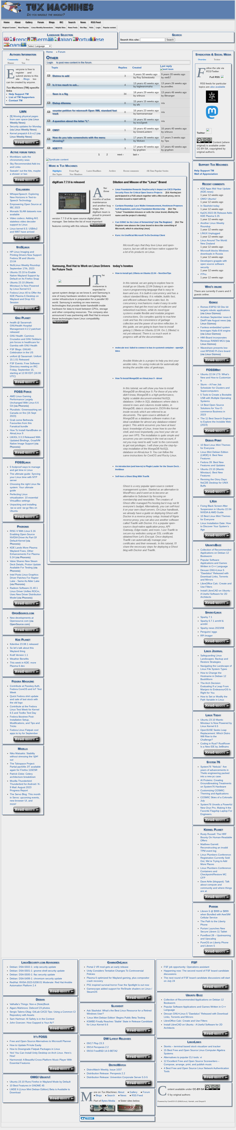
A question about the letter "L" (71, 121)
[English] (6, 39)
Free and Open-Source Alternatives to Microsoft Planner (40, 1041)
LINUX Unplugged (210, 233)
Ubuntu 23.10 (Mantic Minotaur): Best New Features (212, 472)
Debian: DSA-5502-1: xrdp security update (33, 966)
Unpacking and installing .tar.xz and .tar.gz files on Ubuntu (23, 507)
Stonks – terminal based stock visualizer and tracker (192, 1046)
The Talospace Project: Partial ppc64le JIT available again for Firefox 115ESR (25, 766)
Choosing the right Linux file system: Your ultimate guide (25, 487)
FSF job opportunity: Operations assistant (186, 966)
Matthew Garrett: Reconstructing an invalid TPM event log (214, 847)
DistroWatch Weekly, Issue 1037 (104, 1069)
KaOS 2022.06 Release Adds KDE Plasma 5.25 (216, 214)
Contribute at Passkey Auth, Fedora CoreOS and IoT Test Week (26, 689)
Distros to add (61, 75)
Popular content (109, 27)
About (17, 22)
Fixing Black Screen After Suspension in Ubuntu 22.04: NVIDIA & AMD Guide (216, 509)
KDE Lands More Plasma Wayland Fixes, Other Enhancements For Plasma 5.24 (25, 552)
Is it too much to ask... (66, 84)
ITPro (203, 274)
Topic (54, 67)
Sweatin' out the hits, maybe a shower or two (25, 172)
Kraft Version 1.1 (19, 655)
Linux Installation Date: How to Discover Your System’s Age (215, 526)
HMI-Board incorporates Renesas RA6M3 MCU (213, 339)
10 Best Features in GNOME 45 (27, 1085)
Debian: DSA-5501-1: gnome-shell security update (37, 970)
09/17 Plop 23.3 (95, 1043)
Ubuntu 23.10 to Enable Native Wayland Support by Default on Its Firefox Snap (24, 275)
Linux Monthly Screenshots (42, 27)
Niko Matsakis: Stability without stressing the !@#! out (24, 756)
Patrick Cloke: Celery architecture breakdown (23, 775)
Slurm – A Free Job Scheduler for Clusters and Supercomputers (215, 387)
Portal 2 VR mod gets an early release (107, 966)
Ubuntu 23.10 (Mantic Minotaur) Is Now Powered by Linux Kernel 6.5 (24, 285)
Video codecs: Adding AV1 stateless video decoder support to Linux (24, 221)
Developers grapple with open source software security (213, 264)
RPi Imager (206, 635)
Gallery (28, 22)
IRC (61, 22)
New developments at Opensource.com (22, 619)
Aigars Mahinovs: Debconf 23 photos (30, 1008)
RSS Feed (96, 22)
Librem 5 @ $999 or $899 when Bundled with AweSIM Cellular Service (215, 914)
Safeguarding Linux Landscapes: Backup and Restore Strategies (214, 658)
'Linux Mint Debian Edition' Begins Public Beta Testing (116, 1017)
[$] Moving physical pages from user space (24, 118)
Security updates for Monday (25, 126)
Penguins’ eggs (208, 631)
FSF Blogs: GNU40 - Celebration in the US (21, 351)
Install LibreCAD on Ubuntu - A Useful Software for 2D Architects (216, 593)
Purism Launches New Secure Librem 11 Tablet (213, 930)
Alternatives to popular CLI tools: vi (183, 1057)
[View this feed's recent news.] (27, 144)
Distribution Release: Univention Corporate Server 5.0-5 (117, 1077)
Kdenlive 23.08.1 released (24, 644)
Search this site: (130, 39)
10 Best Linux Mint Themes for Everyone (215, 447)
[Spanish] (15, 45)
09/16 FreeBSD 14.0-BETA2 (102, 1050)
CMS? (56, 130)
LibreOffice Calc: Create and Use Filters (185, 1020)
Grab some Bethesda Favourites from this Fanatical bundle (21, 423)
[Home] (13, 14)
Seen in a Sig (60, 93)
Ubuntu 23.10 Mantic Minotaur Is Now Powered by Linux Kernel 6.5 (216, 723)
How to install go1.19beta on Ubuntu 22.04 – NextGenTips (143, 273)
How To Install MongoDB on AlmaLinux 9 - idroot (138, 378)
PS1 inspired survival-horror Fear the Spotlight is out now (118, 984)
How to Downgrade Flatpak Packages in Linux (35, 1049)
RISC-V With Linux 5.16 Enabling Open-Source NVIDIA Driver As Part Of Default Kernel (23, 536)
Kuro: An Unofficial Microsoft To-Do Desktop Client (140, 235)
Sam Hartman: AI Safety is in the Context (32, 1018)
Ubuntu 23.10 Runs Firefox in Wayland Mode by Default (40, 1081)
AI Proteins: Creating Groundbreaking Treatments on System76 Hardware (215, 783)
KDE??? (57, 148)
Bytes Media (108, 1100)
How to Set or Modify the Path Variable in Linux (213, 698)
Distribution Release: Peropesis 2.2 (106, 1073)
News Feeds (72, 27)
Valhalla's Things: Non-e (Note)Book (29, 1004)
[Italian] (63, 39)
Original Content (9, 27)
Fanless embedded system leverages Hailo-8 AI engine (215, 329)
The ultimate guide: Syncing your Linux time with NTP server (25, 477)
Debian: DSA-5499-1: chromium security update (36, 978)
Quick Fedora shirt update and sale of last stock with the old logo (24, 699)
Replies (122, 67)
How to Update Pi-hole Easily (25, 1045)
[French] (20, 39)
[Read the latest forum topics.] (27, 181)
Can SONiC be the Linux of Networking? (134, 222)
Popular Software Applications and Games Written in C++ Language (214, 563)
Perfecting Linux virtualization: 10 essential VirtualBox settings (24, 497)
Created (136, 67)
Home (7, 22)
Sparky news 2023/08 (212, 628)
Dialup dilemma (62, 103)
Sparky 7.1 (206, 617)
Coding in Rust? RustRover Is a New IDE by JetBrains (215, 745)
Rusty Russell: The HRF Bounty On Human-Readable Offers (216, 837)
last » (136, 154)
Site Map (83, 27)
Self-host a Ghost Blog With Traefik (132, 476)
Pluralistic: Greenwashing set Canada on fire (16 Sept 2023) (25, 412)
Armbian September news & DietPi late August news (215, 319)
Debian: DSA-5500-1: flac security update (32, 974)
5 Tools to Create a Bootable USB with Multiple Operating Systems (216, 397)
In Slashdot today (209, 205)
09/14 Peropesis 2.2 (98, 1047)
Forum (40, 22)
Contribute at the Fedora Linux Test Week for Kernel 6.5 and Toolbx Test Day (24, 709)
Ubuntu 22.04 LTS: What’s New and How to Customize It (215, 377)
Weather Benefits (19, 658)
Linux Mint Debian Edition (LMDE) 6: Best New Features (214, 455)
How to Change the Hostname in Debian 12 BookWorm (213, 676)
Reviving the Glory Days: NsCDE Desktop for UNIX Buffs (214, 482)
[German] (42, 39)
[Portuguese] (88, 39)
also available (217, 86)
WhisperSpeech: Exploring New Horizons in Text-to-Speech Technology (24, 197)
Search (71, 22)
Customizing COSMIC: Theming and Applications (214, 792)
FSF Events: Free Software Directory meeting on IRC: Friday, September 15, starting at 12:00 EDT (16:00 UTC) (25, 370)
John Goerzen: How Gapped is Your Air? (32, 1022)
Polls (91, 27)
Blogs (52, 22)
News (83, 22)
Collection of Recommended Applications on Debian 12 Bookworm (215, 552)
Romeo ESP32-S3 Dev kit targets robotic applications (215, 308)
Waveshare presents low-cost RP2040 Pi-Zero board (215, 349)
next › (120, 154)
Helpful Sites (60, 27)
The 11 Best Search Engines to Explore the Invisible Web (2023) (216, 421)
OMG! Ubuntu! (208, 198)
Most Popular (23, 27)
